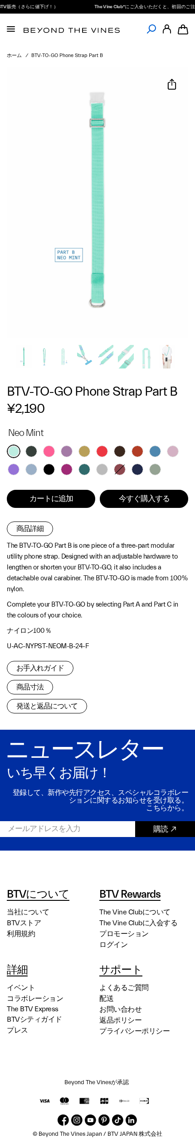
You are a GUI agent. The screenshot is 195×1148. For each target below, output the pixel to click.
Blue (155, 451)
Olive (31, 451)
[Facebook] (63, 1120)
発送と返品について (47, 706)
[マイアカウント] (167, 29)
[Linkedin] (131, 1120)
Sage (155, 469)
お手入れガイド (40, 668)
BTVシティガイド (34, 1019)
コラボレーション (35, 999)
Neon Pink (49, 451)
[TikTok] (117, 1120)
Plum (66, 451)
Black (49, 469)
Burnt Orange (137, 451)
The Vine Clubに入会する (138, 923)
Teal (84, 469)
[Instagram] (77, 1120)
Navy (137, 469)
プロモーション (124, 934)
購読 (160, 829)
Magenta (66, 469)
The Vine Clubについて (135, 912)
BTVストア (24, 923)
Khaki (84, 451)
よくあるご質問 (124, 988)
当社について (28, 912)
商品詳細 (30, 529)
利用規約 (21, 934)
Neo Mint (13, 451)
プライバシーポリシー (134, 1031)
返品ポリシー (120, 1020)
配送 (106, 999)
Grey (102, 469)
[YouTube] (90, 1120)
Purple (13, 469)
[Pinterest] (104, 1120)
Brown (120, 451)
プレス (17, 1030)
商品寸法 (30, 687)
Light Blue (31, 469)
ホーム (14, 55)
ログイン (113, 945)
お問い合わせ (120, 1009)
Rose (120, 469)
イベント (21, 988)
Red (102, 451)
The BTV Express (32, 1009)
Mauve (173, 451)
